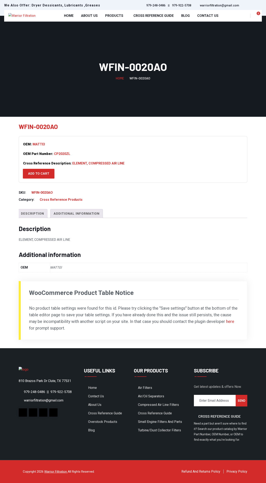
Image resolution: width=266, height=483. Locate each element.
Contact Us (207, 16)
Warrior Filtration (56, 471)
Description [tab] (32, 213)
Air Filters (145, 388)
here (230, 321)
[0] (256, 16)
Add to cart (38, 173)
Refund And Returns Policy (200, 471)
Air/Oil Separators (151, 396)
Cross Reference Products (61, 200)
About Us (89, 16)
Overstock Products (102, 422)
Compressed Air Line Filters (158, 405)
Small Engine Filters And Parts (160, 422)
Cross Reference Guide (153, 16)
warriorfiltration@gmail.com (219, 5)
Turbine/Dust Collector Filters (159, 430)
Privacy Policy (237, 471)
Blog (185, 16)
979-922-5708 (181, 5)
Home (69, 16)
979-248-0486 (155, 5)
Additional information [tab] (77, 213)
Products (114, 16)
